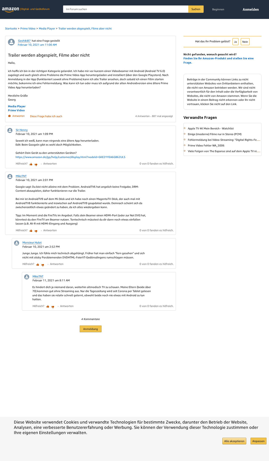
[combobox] (133, 9)
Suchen (195, 9)
